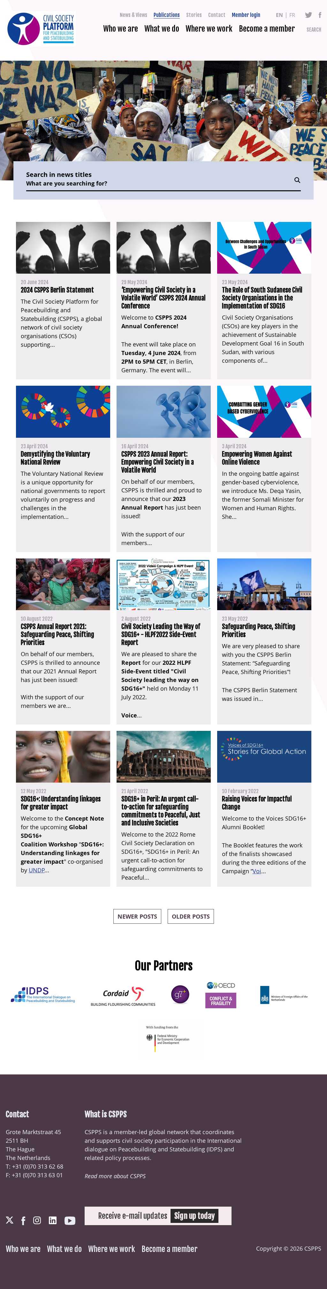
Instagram (37, 1220)
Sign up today (194, 1216)
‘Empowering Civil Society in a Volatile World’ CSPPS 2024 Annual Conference (163, 298)
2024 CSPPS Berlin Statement (57, 290)
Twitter (308, 15)
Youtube (70, 1221)
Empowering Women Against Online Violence (257, 458)
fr (292, 15)
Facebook (320, 15)
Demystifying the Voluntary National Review (55, 458)
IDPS (214, 1149)
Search (314, 30)
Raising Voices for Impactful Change (257, 803)
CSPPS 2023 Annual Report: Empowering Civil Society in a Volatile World (157, 462)
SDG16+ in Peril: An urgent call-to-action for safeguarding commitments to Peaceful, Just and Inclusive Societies (160, 811)
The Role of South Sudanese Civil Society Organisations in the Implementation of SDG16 (262, 298)
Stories (194, 15)
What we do (161, 29)
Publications (167, 15)
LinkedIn (53, 1220)
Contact (216, 15)
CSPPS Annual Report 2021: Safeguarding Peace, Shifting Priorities (57, 635)
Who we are (120, 29)
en (279, 15)
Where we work (209, 29)
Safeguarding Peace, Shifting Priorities (258, 631)
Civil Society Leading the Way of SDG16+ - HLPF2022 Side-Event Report (160, 635)
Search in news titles (59, 174)
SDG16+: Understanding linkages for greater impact (61, 803)
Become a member (267, 29)
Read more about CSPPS (115, 1176)
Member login (246, 15)
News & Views (133, 15)
